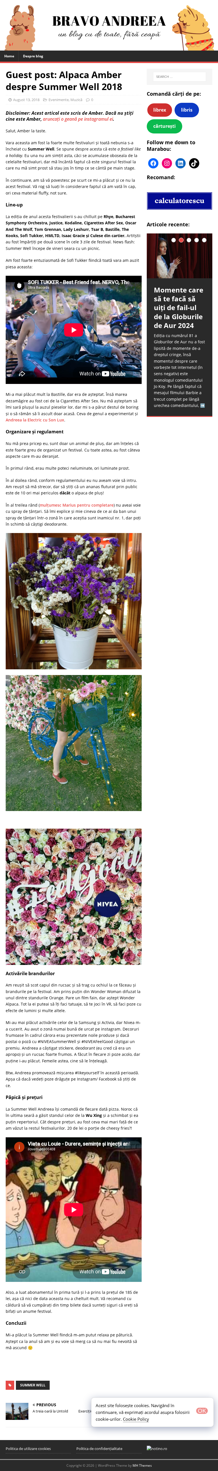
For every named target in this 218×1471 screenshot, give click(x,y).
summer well (32, 1385)
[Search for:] (179, 77)
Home (9, 56)
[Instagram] (167, 163)
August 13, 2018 (26, 99)
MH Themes (142, 1465)
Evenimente (59, 99)
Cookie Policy (136, 1419)
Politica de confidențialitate (99, 1448)
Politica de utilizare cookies (28, 1448)
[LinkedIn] (180, 163)
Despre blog (33, 56)
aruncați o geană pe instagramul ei (78, 119)
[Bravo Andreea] (109, 47)
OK (202, 1411)
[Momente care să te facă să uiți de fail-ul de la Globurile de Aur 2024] (179, 255)
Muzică (76, 99)
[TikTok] (194, 163)
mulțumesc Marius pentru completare (77, 505)
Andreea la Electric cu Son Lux (35, 420)
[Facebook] (153, 163)
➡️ (202, 405)
